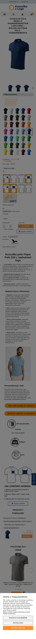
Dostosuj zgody (18, 623)
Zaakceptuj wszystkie (18, 628)
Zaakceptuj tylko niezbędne (18, 618)
